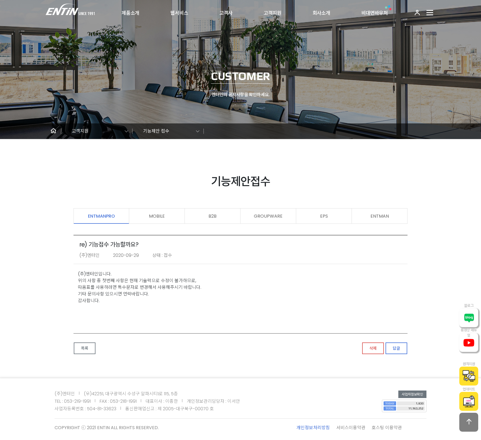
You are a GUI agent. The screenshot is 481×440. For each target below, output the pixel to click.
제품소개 (130, 13)
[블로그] (468, 317)
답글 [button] (396, 348)
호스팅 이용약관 (387, 427)
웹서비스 (179, 13)
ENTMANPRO (101, 216)
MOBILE (157, 216)
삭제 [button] (373, 348)
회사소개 (321, 13)
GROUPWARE (268, 216)
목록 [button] (84, 348)
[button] (53, 131)
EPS (324, 216)
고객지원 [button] (80, 131)
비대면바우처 (374, 13)
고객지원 (272, 13)
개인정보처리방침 (313, 427)
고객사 (226, 13)
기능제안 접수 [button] (156, 131)
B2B (212, 216)
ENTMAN (379, 216)
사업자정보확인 (412, 394)
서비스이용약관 (350, 427)
